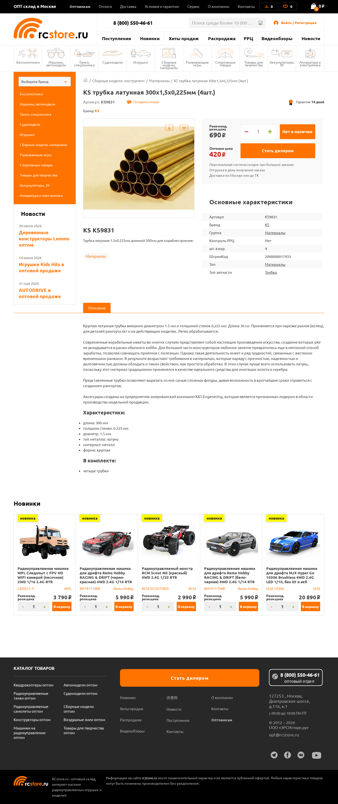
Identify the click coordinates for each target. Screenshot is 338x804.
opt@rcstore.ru (284, 734)
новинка (27, 518)
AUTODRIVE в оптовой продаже (40, 293)
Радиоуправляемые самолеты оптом (31, 708)
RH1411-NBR (90, 588)
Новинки (150, 38)
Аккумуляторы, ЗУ (281, 63)
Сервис (193, 6)
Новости (311, 38)
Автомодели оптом (80, 684)
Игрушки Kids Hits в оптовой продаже (41, 267)
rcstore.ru (150, 778)
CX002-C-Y (26, 588)
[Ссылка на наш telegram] (274, 755)
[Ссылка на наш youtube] (317, 755)
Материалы (96, 256)
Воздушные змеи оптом (84, 719)
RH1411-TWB (214, 588)
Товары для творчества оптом (84, 730)
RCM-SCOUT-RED (155, 588)
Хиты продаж (184, 38)
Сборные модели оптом (79, 708)
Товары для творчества (253, 63)
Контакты (246, 6)
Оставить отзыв (146, 102)
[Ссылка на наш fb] (287, 755)
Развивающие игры (197, 63)
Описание (97, 307)
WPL (68, 588)
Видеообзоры (277, 38)
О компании (218, 6)
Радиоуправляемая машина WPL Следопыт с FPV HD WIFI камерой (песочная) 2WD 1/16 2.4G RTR (43, 575)
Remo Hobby (124, 588)
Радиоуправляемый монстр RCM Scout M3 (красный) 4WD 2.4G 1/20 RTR (167, 572)
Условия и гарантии (162, 6)
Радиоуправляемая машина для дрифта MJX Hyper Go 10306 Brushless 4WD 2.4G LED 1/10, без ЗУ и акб (291, 575)
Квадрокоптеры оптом (33, 684)
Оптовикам (80, 6)
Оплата (105, 6)
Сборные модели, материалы (169, 65)
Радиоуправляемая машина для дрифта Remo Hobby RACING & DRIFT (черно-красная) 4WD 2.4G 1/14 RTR (106, 575)
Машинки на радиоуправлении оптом (30, 733)
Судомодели (112, 62)
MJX (316, 588)
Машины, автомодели (56, 63)
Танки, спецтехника (84, 63)
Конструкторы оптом (32, 719)
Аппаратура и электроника (310, 63)
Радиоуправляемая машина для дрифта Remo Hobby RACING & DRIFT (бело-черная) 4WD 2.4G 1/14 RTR (229, 575)
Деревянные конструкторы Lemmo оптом (44, 238)
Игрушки (140, 62)
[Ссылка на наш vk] (300, 755)
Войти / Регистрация (298, 22)
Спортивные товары (225, 63)
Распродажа (222, 38)
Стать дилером (278, 150)
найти (260, 23)
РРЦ (248, 38)
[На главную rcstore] (55, 28)
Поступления (116, 38)
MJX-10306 (275, 588)
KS (267, 224)
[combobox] (45, 81)
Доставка (128, 6)
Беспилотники (28, 62)
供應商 (172, 697)
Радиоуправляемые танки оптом (31, 695)
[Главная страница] (85, 80)
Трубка (271, 272)
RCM (192, 588)
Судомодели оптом (80, 693)
